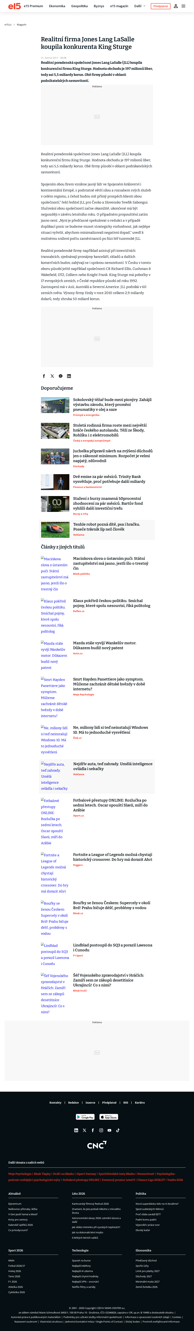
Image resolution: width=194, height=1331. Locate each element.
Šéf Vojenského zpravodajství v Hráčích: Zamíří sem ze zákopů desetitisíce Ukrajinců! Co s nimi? (108, 980)
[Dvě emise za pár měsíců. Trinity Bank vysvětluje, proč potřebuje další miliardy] (55, 482)
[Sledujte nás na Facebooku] (93, 1130)
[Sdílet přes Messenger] (61, 376)
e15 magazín (119, 6)
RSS (125, 1102)
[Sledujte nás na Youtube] (109, 1130)
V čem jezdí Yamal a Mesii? (23, 1214)
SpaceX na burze (81, 1260)
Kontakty (55, 1102)
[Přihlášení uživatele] (176, 6)
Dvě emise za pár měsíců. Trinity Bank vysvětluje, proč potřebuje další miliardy (109, 479)
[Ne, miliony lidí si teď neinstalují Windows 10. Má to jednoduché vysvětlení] (55, 740)
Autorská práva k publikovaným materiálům (36, 1317)
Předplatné (109, 1102)
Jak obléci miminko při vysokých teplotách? (96, 1227)
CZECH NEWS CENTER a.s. (110, 1308)
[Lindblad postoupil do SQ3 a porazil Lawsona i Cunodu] (55, 955)
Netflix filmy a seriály (83, 1287)
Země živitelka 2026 (146, 1287)
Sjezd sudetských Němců (150, 1209)
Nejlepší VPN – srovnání (85, 1281)
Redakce (73, 1102)
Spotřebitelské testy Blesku (117, 1174)
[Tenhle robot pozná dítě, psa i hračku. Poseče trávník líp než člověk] (55, 530)
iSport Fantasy (86, 1174)
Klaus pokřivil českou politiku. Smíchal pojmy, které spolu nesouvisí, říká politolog (111, 603)
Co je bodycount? (18, 1230)
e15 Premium (33, 6)
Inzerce (90, 1102)
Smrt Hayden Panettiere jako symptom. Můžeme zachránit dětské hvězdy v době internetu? (109, 684)
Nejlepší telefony (81, 1265)
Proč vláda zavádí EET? (148, 1214)
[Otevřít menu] (183, 6)
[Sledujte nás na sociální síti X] (84, 1130)
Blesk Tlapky (42, 1174)
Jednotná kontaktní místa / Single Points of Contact (94, 1321)
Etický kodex (133, 1321)
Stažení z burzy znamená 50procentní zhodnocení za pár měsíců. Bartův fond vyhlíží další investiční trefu (108, 503)
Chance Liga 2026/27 (151, 1180)
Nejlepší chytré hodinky (85, 1276)
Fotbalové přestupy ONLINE (81, 1180)
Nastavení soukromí (25, 1321)
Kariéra (140, 1102)
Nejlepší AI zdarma (82, 1271)
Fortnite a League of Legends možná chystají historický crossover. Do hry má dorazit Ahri (112, 857)
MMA (11, 1260)
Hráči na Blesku (63, 1174)
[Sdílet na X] (52, 376)
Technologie (80, 1250)
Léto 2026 (78, 1193)
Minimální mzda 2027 (148, 1281)
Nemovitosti (145, 1174)
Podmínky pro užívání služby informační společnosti (92, 1317)
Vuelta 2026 (175, 1180)
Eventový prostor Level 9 (118, 1180)
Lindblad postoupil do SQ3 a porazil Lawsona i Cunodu (112, 947)
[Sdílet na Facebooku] (44, 376)
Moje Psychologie (19, 1174)
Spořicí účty (142, 1265)
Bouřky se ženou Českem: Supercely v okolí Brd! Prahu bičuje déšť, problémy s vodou (111, 905)
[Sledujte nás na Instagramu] (101, 1130)
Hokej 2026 (14, 1271)
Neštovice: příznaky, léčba (22, 1209)
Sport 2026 (15, 1250)
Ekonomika (57, 6)
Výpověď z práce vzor (148, 1225)
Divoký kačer (143, 1230)
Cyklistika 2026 (16, 1292)
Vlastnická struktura (51, 1321)
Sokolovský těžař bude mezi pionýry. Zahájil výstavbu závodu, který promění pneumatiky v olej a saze (112, 404)
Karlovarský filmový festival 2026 (90, 1203)
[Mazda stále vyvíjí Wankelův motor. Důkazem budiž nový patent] (55, 656)
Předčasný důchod (146, 1260)
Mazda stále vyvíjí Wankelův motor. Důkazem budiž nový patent (104, 645)
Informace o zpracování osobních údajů (147, 1317)
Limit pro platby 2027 (148, 1271)
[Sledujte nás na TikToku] (118, 1130)
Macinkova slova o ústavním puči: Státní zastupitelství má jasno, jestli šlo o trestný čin (110, 563)
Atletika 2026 (15, 1287)
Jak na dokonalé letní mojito (87, 1232)
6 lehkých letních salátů (85, 1237)
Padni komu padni (146, 1219)
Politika (141, 1193)
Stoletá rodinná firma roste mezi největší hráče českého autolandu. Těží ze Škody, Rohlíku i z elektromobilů (110, 430)
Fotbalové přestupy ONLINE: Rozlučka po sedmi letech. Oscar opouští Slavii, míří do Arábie (110, 805)
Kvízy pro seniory (18, 1219)
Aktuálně (14, 1193)
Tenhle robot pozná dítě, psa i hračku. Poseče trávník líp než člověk (106, 526)
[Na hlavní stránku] (14, 6)
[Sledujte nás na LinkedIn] (76, 1130)
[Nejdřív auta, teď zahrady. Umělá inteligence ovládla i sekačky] (55, 776)
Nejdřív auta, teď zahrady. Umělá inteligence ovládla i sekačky (113, 766)
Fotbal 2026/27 (16, 1265)
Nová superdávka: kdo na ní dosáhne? (157, 1203)
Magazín (21, 24)
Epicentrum (14, 1203)
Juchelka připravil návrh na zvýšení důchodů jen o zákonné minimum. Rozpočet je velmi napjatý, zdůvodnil (113, 456)
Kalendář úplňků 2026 (20, 1225)
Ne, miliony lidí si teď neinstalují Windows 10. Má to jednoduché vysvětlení (110, 730)
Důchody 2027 (144, 1276)
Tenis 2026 (14, 1276)
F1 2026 (12, 1281)
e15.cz (8, 24)
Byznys (99, 6)
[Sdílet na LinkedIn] (69, 376)
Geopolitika (79, 6)
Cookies (176, 1317)
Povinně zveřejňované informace (161, 1321)
